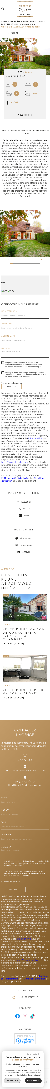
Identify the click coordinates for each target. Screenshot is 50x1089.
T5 (32, 24)
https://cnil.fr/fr (35, 438)
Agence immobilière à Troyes (15, 21)
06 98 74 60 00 (25, 760)
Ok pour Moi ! (33, 1081)
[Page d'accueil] (25, 9)
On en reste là (33, 1054)
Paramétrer (12, 1081)
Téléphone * (6, 834)
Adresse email (8, 336)
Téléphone (6, 324)
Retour (14, 33)
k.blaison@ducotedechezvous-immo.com (25, 770)
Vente (33, 21)
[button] (40, 259)
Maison (25, 24)
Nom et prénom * (10, 311)
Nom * (4, 798)
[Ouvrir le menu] (47, 8)
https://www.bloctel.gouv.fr (14, 462)
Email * (4, 822)
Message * (6, 348)
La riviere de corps (10, 24)
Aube (41, 21)
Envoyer (11, 387)
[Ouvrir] (2, 8)
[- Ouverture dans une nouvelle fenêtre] (17, 1016)
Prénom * (5, 810)
